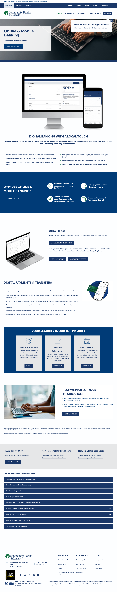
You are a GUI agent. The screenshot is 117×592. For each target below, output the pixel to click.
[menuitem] (9, 5)
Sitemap (97, 564)
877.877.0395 (16, 567)
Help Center (80, 564)
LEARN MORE (58, 366)
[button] (112, 5)
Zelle (42, 311)
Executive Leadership (65, 560)
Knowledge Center (82, 560)
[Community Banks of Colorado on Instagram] (25, 575)
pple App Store (83, 251)
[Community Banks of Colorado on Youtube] (38, 575)
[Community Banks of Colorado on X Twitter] (29, 575)
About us (63, 555)
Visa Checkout (17, 301)
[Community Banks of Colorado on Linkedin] (34, 575)
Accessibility (98, 568)
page (87, 235)
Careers (60, 568)
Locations (79, 572)
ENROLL (28, 366)
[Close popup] (112, 20)
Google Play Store (96, 251)
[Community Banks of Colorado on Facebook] (21, 575)
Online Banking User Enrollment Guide (54, 458)
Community (62, 564)
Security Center (81, 568)
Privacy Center (99, 560)
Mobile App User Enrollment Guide (53, 455)
